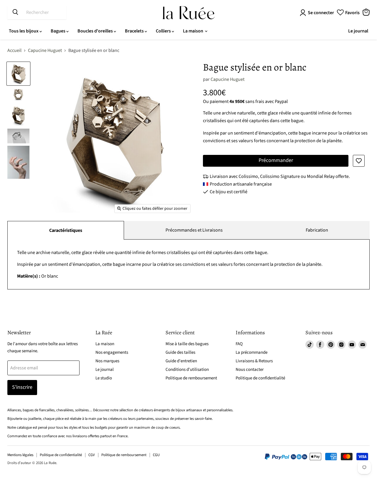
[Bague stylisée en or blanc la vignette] (18, 73)
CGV (91, 455)
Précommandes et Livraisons (194, 230)
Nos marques (107, 361)
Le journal (358, 31)
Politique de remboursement (191, 378)
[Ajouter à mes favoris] (359, 161)
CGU (156, 455)
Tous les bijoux (24, 31)
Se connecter (321, 12)
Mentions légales (20, 455)
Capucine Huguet (45, 50)
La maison (193, 31)
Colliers (164, 31)
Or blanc (170, 264)
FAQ (239, 344)
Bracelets (135, 31)
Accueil (14, 50)
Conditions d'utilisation (187, 369)
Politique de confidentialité (260, 378)
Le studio (103, 378)
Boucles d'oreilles (95, 31)
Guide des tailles (180, 352)
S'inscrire (22, 387)
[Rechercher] (15, 12)
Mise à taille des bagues (187, 344)
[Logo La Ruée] (189, 12)
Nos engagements (111, 352)
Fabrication (317, 230)
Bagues (58, 31)
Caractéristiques (65, 230)
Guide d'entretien (181, 361)
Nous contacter (250, 369)
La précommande (251, 352)
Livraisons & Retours (254, 361)
